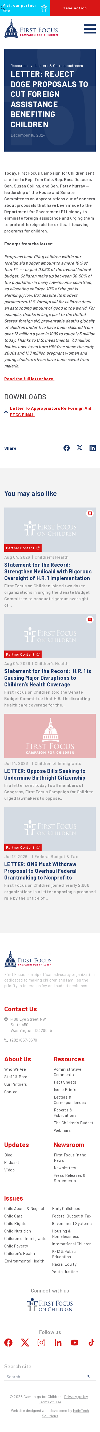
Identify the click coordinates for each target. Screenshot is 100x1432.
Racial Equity (64, 1264)
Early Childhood (66, 1208)
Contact (11, 1091)
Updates (16, 1144)
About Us (17, 1059)
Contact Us (20, 1009)
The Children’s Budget (74, 1122)
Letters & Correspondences (59, 65)
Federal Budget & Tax (71, 1215)
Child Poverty (16, 1245)
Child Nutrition (17, 1230)
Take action (75, 8)
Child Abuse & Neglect (24, 1208)
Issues (13, 1198)
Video (9, 1169)
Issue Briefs (65, 1089)
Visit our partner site (20, 8)
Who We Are (15, 1069)
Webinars (62, 1130)
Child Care (13, 1215)
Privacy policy (76, 1396)
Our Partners (15, 1084)
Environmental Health (24, 1260)
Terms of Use (50, 1402)
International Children (72, 1243)
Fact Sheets (65, 1082)
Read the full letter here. (29, 378)
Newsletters (65, 1167)
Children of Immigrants (25, 1238)
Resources (20, 65)
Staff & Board (17, 1076)
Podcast (11, 1162)
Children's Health (19, 1253)
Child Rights (15, 1223)
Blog (8, 1154)
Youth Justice (65, 1271)
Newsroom (69, 1144)
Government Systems (72, 1223)
